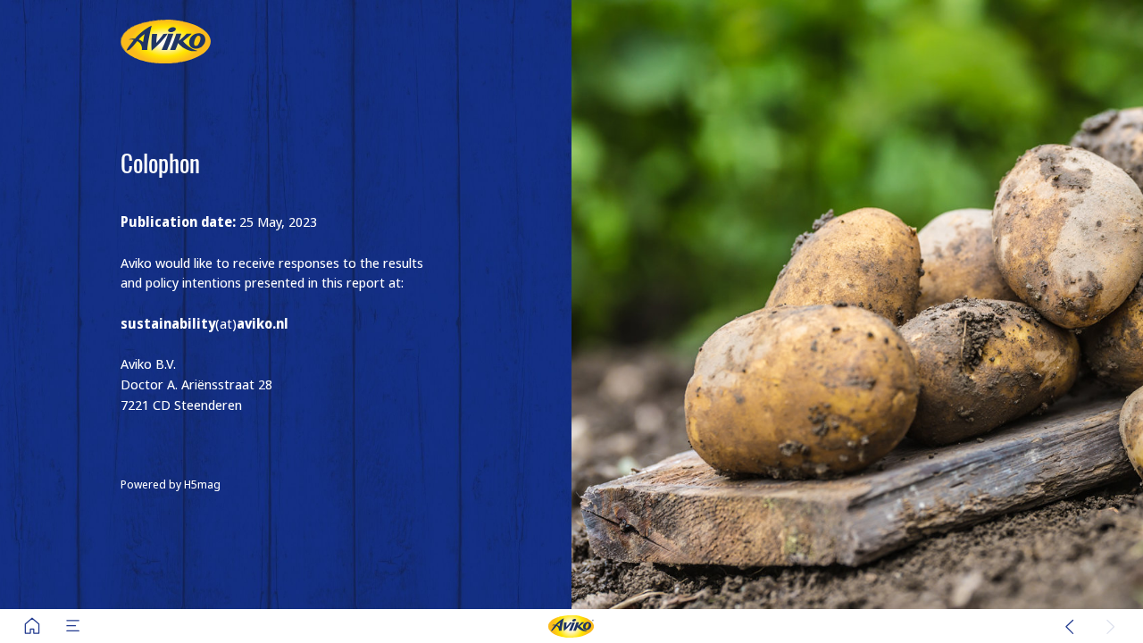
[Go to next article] (1111, 626)
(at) (204, 323)
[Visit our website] (571, 626)
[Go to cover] (32, 626)
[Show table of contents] (73, 626)
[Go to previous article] (1070, 626)
